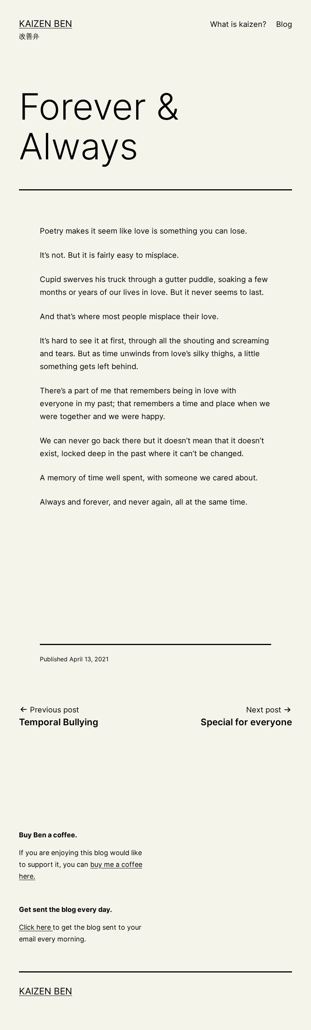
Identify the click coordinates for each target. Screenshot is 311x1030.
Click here (36, 927)
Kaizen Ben (45, 23)
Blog (284, 24)
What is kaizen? (238, 24)
